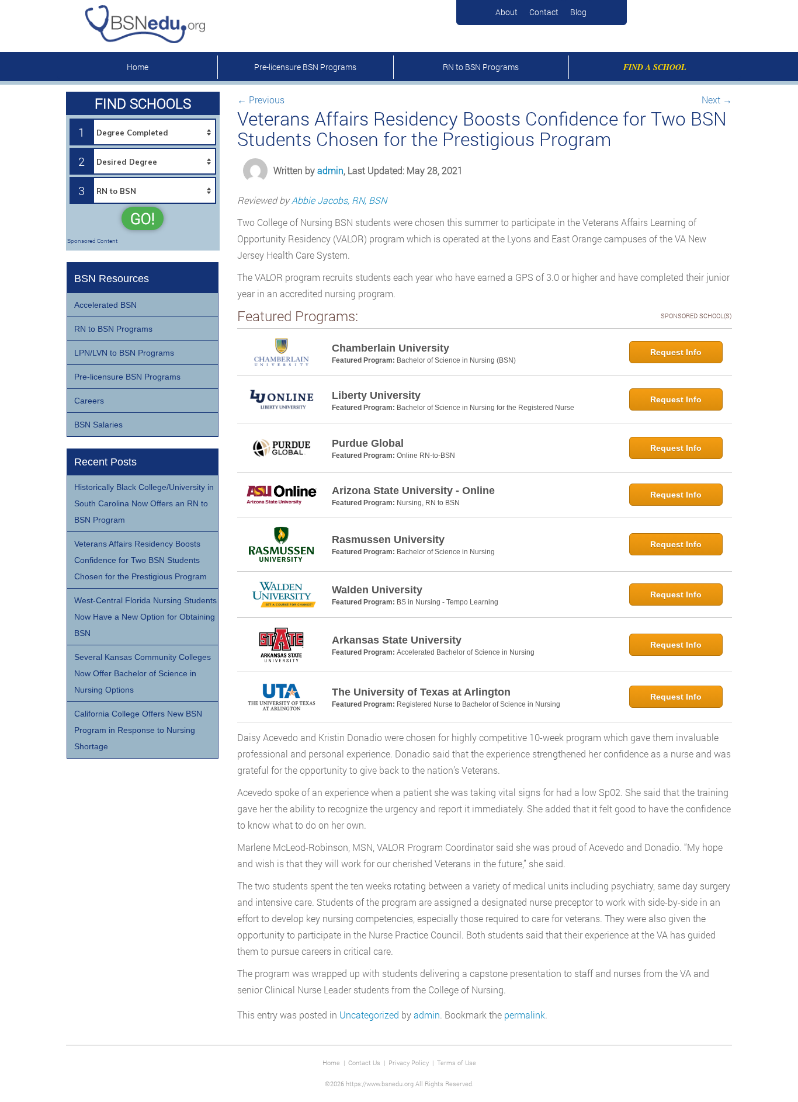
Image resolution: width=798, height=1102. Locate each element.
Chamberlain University (390, 348)
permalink (524, 1015)
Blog (578, 12)
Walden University (377, 590)
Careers (89, 400)
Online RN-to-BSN (426, 455)
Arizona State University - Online (413, 490)
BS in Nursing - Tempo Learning (447, 602)
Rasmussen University (388, 539)
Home (137, 66)
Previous (260, 99)
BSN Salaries (98, 424)
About (506, 12)
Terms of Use (456, 1062)
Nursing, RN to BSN (428, 503)
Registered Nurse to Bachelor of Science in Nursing (478, 704)
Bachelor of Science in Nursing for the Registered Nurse (485, 408)
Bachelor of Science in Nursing (446, 552)
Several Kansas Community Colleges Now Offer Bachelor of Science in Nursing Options (142, 673)
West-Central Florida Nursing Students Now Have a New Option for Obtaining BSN (145, 617)
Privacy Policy (408, 1062)
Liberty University (376, 395)
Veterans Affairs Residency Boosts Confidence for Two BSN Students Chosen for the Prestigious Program (140, 560)
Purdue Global (368, 443)
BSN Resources (111, 278)
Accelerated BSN (105, 305)
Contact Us (364, 1062)
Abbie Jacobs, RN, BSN (339, 200)
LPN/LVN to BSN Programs (124, 352)
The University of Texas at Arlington (421, 692)
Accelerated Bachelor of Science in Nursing (466, 652)
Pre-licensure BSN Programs (305, 66)
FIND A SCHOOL (654, 67)
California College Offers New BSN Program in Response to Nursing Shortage (138, 730)
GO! (142, 218)
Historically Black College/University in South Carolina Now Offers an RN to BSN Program (144, 503)
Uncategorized (369, 1015)
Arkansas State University (397, 640)
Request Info (676, 352)
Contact (543, 12)
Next (717, 99)
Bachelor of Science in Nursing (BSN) (456, 360)
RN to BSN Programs (481, 66)
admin (330, 170)
